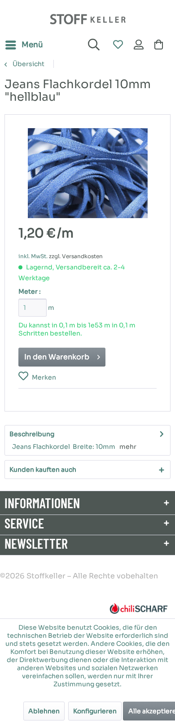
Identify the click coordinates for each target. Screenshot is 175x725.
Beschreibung (31, 434)
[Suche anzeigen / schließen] (92, 45)
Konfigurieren (95, 711)
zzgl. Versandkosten (76, 256)
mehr (127, 447)
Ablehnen (44, 711)
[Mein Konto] (139, 45)
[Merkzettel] (118, 45)
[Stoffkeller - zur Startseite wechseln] (87, 19)
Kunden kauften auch (42, 469)
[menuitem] (24, 45)
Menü (32, 44)
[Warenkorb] (161, 45)
